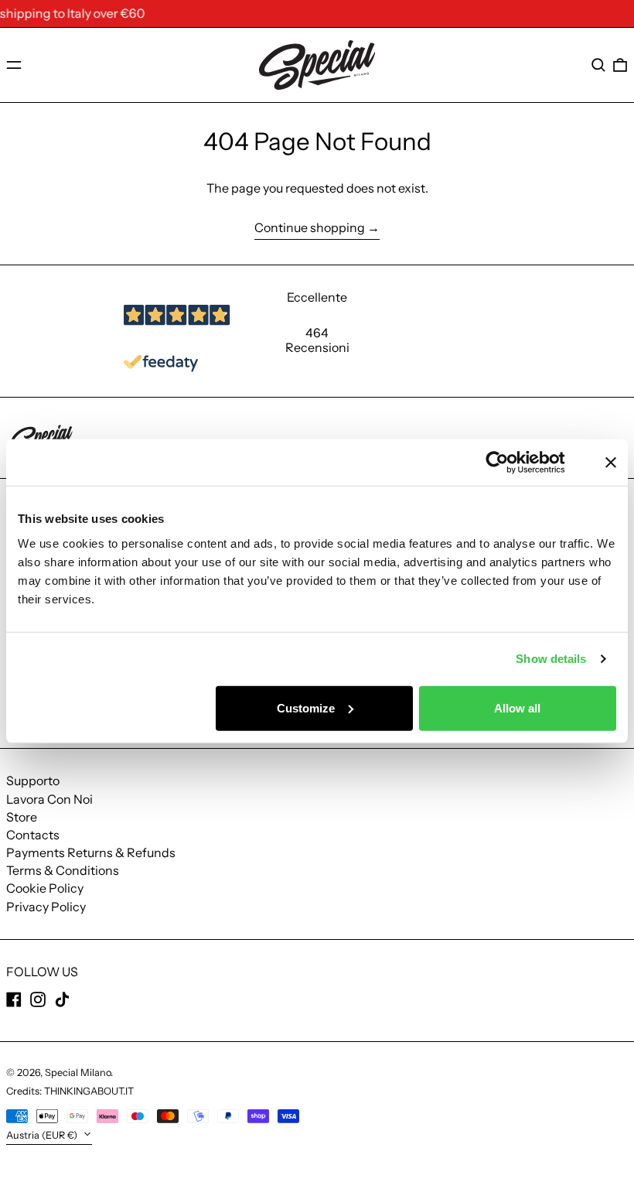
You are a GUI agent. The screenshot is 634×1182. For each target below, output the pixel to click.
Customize (306, 707)
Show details (551, 658)
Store (21, 817)
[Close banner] (610, 462)
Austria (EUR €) (43, 1135)
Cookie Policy (45, 888)
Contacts (33, 834)
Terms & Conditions (62, 870)
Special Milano (78, 1072)
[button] (598, 65)
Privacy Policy (46, 906)
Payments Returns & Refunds (91, 852)
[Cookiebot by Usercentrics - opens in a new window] (509, 462)
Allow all (517, 707)
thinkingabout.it (89, 1091)
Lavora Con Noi (49, 799)
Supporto (33, 780)
